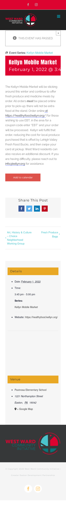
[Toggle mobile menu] (59, 16)
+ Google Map (25, 409)
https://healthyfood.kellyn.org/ (41, 317)
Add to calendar (23, 177)
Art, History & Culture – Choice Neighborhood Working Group (19, 237)
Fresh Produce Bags (49, 234)
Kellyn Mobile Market (26, 307)
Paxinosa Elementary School (30, 390)
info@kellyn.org (15, 163)
